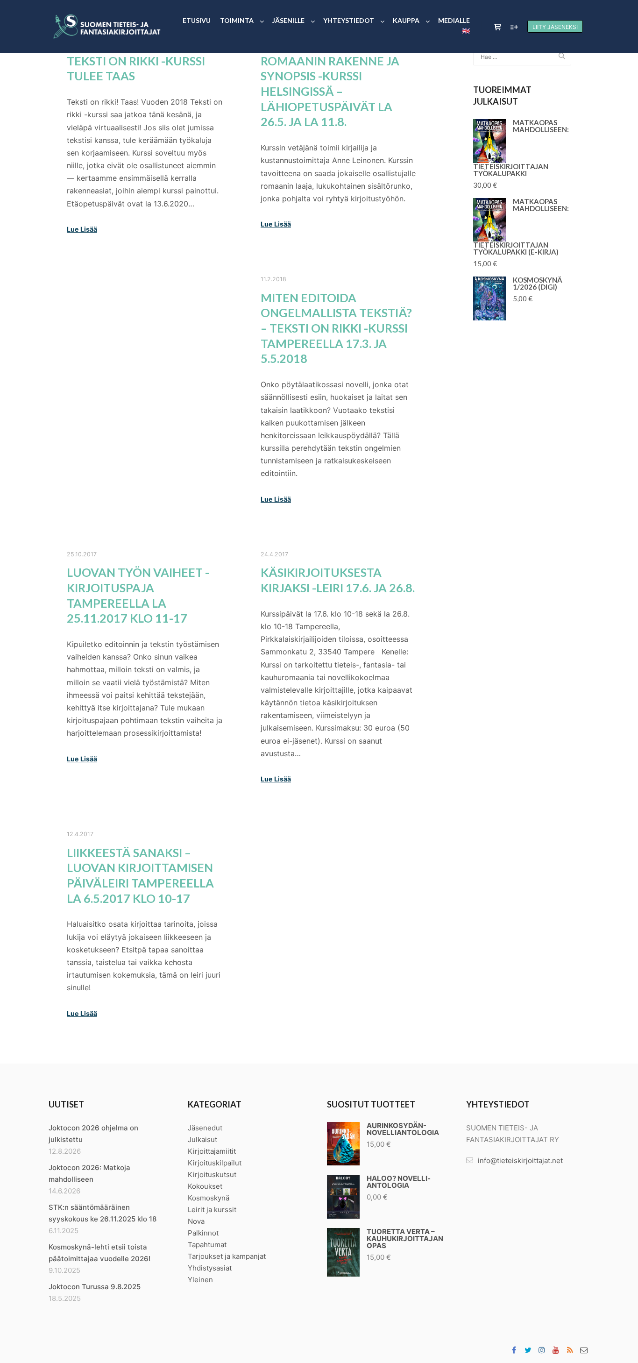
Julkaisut (202, 1139)
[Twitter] (528, 1350)
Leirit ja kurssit (212, 1209)
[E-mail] (584, 1350)
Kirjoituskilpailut (214, 1162)
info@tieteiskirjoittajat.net (520, 1160)
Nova (196, 1221)
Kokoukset (205, 1186)
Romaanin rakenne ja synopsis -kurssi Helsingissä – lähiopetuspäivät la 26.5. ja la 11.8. (330, 91)
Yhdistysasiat (210, 1268)
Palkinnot (203, 1232)
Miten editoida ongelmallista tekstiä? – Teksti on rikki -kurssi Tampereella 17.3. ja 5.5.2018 (336, 328)
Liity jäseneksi (555, 26)
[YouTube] (556, 1350)
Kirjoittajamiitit (212, 1151)
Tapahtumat (207, 1244)
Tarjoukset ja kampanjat (227, 1256)
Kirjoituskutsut (212, 1174)
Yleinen (200, 1279)
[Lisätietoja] (514, 27)
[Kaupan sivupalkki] (497, 27)
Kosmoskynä (208, 1197)
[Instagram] (542, 1350)
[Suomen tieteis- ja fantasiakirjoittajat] (106, 26)
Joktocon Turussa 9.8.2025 (95, 1286)
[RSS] (570, 1350)
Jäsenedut (205, 1127)
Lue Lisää (82, 229)
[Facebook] (514, 1350)
